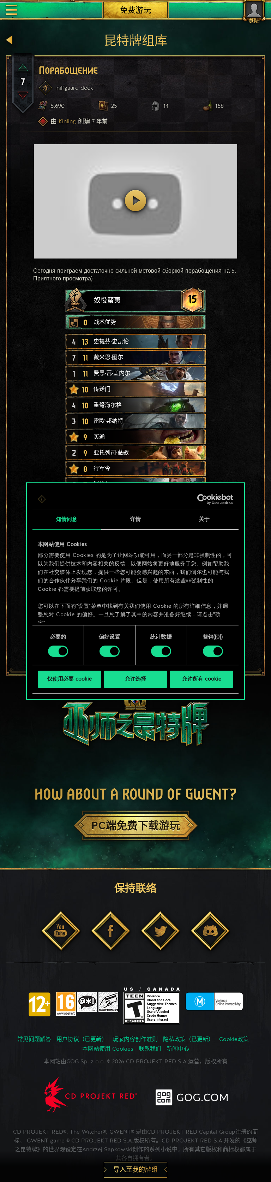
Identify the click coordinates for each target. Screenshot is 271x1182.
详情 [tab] (135, 519)
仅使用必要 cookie (69, 679)
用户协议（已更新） (81, 1040)
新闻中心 (178, 1049)
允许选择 (135, 679)
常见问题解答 (34, 1040)
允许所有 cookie (201, 679)
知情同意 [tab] (66, 519)
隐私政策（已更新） (188, 1040)
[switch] (110, 651)
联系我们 (150, 1049)
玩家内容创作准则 (135, 1040)
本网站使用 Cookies (107, 1049)
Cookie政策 (234, 1040)
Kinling (67, 121)
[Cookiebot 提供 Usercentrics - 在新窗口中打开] (202, 499)
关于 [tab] (204, 519)
